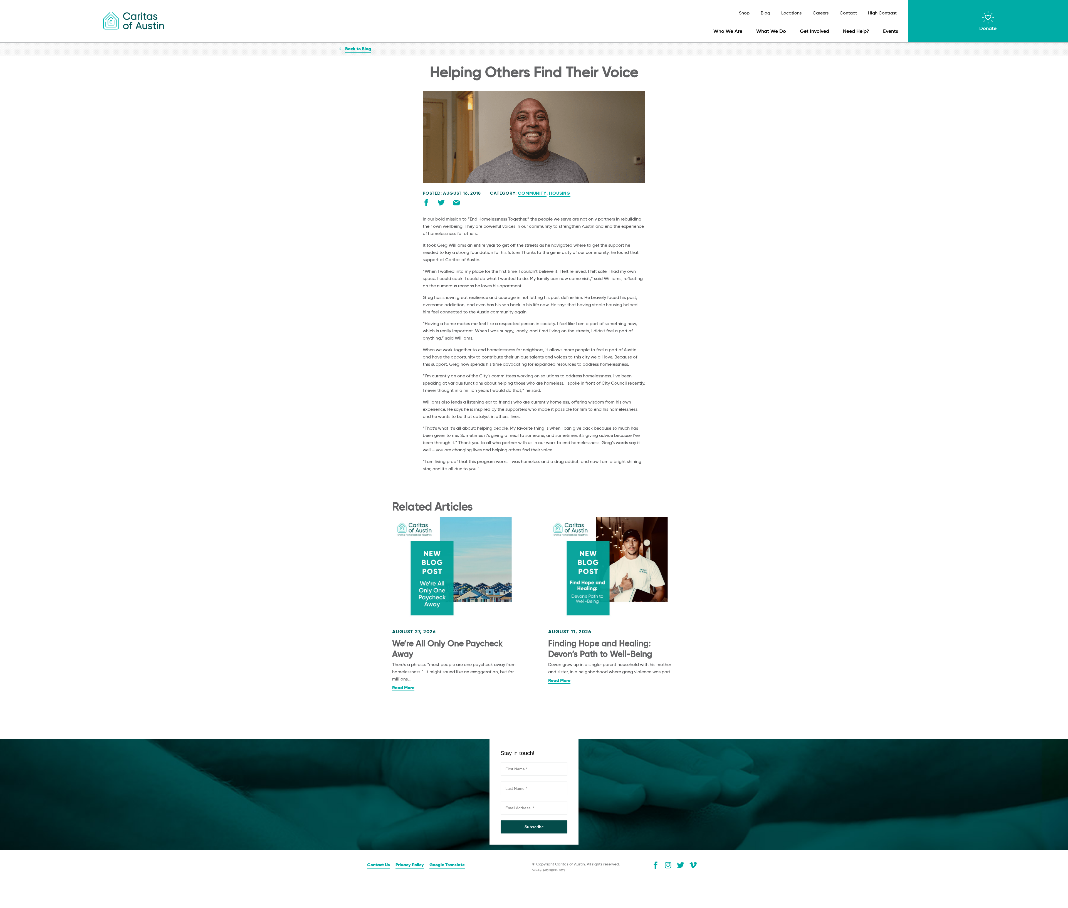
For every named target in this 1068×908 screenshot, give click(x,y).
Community (532, 193)
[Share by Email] (456, 204)
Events (890, 31)
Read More (403, 688)
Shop (744, 13)
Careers (821, 13)
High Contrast (882, 13)
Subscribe (534, 827)
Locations (791, 13)
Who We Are (727, 31)
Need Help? (856, 31)
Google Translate (447, 865)
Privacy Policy (409, 865)
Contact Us (378, 865)
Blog (765, 13)
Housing (559, 193)
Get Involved (814, 31)
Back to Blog (358, 49)
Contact (848, 13)
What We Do (771, 31)
